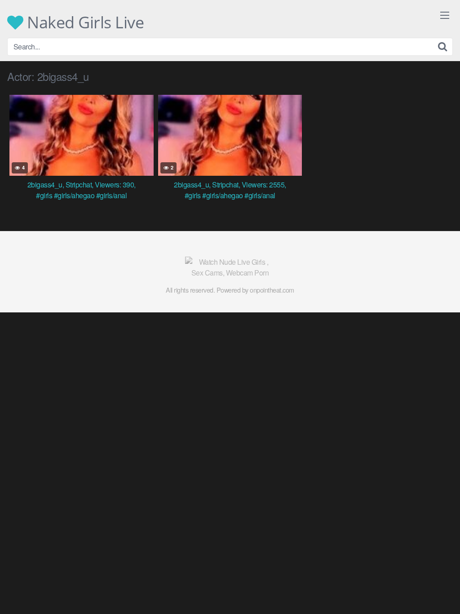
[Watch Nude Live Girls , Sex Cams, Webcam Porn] (230, 267)
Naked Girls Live (83, 22)
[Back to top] (435, 585)
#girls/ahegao (74, 195)
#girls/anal (111, 195)
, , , (81, 184)
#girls (44, 195)
